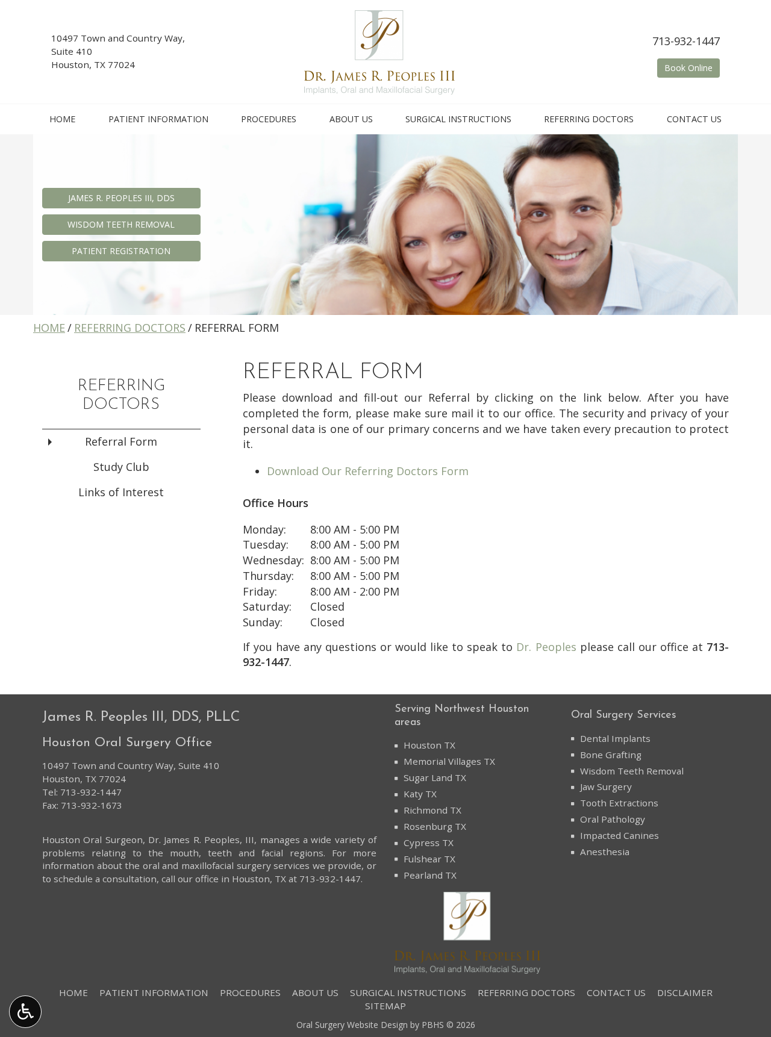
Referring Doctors (589, 119)
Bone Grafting (610, 755)
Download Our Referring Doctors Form (368, 471)
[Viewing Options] (25, 1011)
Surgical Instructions (458, 119)
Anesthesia (604, 851)
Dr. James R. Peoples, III (201, 839)
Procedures (268, 119)
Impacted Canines (619, 835)
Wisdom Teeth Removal (632, 771)
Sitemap (385, 1006)
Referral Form (121, 441)
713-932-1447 (686, 41)
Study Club (121, 466)
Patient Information (158, 119)
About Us (351, 119)
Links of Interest (121, 492)
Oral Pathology (612, 819)
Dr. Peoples (546, 647)
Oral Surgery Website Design (352, 1024)
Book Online (692, 67)
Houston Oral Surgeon (92, 839)
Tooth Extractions (619, 803)
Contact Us (694, 119)
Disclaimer (685, 992)
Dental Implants (615, 738)
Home (62, 119)
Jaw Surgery (606, 786)
